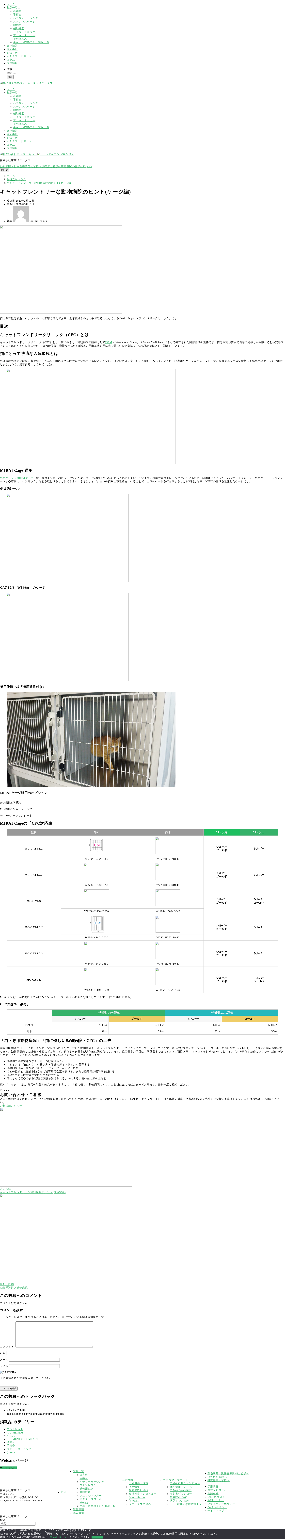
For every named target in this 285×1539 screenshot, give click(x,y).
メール (4, 1359)
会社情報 (12, 45)
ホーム (11, 4)
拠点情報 (134, 1486)
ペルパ (11, 1435)
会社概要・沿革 (138, 1483)
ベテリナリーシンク (25, 18)
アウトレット (15, 1429)
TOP (63, 1492)
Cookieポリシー (217, 1507)
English (87, 166)
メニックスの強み (140, 1504)
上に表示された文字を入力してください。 (26, 1378)
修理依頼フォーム (181, 1486)
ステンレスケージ (24, 21)
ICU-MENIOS (15, 1432)
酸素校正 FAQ (178, 1497)
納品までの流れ (179, 1500)
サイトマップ (215, 1510)
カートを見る (8, 1467)
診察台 (17, 11)
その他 (84, 1502)
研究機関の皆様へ (72, 166)
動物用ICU (20, 25)
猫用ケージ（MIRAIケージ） (18, 478)
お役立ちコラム (217, 1490)
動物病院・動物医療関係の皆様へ (21, 166)
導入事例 (12, 49)
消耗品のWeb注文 (180, 1490)
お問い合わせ (28, 154)
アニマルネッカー (24, 35)
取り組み (134, 1500)
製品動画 (78, 1509)
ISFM (108, 342)
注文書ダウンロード (182, 1493)
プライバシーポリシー (221, 1503)
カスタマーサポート (19, 56)
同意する (97, 1537)
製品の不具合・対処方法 (185, 1483)
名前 (3, 1353)
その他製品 (20, 38)
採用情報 (12, 63)
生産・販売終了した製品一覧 (31, 42)
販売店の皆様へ (51, 166)
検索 (9, 69)
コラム (11, 59)
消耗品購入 (67, 154)
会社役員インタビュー (143, 1493)
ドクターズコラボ (24, 31)
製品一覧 (12, 7)
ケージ (11, 1452)
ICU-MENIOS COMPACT (22, 1439)
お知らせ (12, 52)
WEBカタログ (216, 1496)
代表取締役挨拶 (138, 1490)
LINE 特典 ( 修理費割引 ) (185, 1504)
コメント (7, 1346)
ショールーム (137, 1497)
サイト (4, 1366)
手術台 (17, 14)
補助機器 (18, 28)
